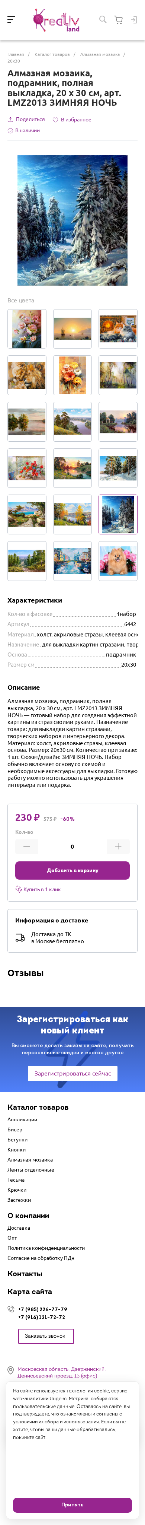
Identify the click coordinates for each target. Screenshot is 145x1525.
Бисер (14, 1129)
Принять (72, 1505)
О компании (28, 1216)
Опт (12, 1238)
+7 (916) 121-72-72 (41, 1317)
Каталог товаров (38, 1108)
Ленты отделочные (30, 1170)
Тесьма (16, 1180)
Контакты (24, 1274)
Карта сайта (29, 1292)
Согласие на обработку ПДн (40, 1258)
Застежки (19, 1200)
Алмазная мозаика (30, 1160)
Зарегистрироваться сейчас (73, 1073)
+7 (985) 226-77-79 (42, 1309)
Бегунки (17, 1140)
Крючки (16, 1190)
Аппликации (22, 1119)
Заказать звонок (45, 1336)
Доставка (18, 1228)
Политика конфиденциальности (46, 1248)
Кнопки (16, 1150)
